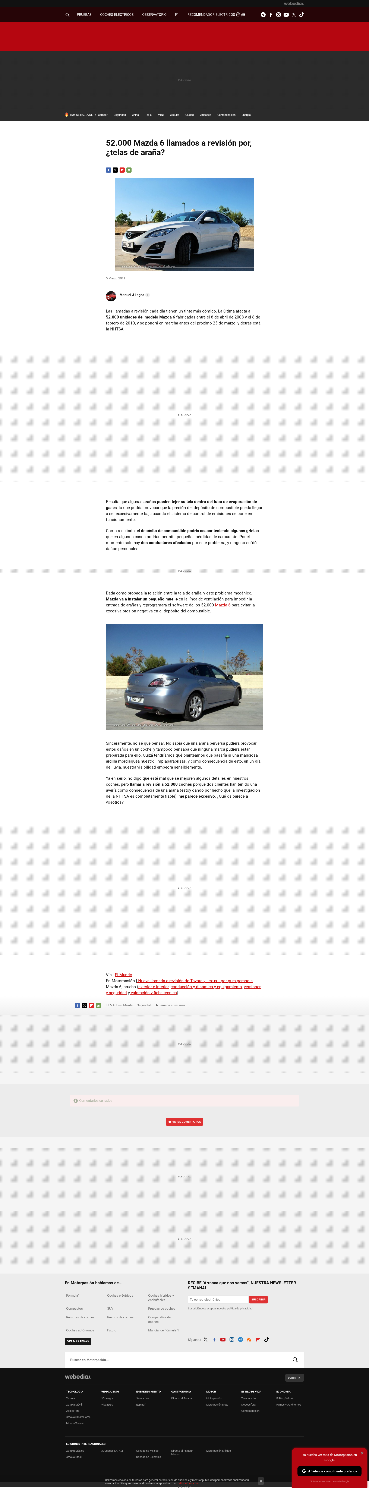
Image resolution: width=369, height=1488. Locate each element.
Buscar (295, 1360)
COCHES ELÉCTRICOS (117, 15)
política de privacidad (239, 1308)
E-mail (129, 170)
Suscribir (258, 1299)
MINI (161, 114)
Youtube (286, 14)
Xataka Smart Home (78, 1417)
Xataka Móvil (74, 1404)
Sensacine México (147, 1450)
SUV (110, 1308)
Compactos (74, 1308)
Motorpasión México (218, 1450)
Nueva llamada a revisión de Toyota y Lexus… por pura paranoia (195, 980)
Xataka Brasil (74, 1457)
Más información (189, 1483)
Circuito (174, 114)
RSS (249, 1338)
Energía (246, 114)
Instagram (278, 14)
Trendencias (248, 1398)
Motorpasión (213, 1398)
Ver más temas (78, 1341)
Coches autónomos (80, 1330)
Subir (292, 1377)
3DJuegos (107, 1398)
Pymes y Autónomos (288, 1404)
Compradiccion (250, 1410)
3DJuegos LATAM (112, 1450)
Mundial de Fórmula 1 (163, 1330)
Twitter (293, 14)
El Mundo (123, 974)
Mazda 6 (223, 605)
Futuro (111, 1330)
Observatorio (154, 15)
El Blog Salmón (285, 1398)
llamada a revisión (172, 1005)
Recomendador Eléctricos (211, 15)
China (135, 114)
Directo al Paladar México (182, 1452)
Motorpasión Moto (217, 1404)
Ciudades (205, 114)
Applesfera (72, 1410)
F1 (177, 15)
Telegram (263, 14)
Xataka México (75, 1450)
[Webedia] (294, 3)
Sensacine (142, 1398)
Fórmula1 (73, 1295)
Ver (186, 1121)
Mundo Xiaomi (74, 1423)
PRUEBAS (84, 15)
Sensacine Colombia (148, 1457)
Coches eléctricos (120, 1295)
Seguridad (120, 114)
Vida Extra (107, 1404)
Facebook (270, 14)
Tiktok (301, 14)
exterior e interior (153, 986)
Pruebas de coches (161, 1308)
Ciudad (189, 114)
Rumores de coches (80, 1317)
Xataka (70, 1398)
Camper (102, 114)
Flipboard (122, 170)
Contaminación (226, 114)
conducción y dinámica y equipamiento (206, 986)
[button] (134, 295)
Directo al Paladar (182, 1398)
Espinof (140, 1404)
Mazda (128, 1005)
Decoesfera (248, 1404)
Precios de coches (120, 1317)
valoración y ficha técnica (153, 992)
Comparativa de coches (159, 1319)
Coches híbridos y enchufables (161, 1298)
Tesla (148, 114)
